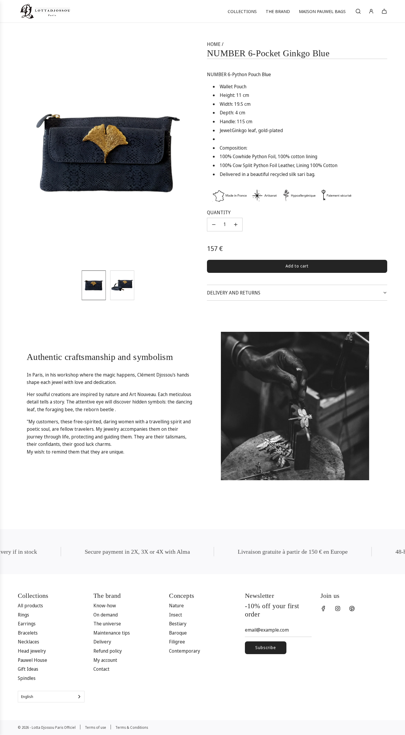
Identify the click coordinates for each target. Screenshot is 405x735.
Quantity (219, 212)
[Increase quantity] (235, 224)
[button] (25, 153)
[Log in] (371, 11)
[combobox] (51, 696)
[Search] (358, 11)
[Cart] (384, 11)
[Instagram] (337, 608)
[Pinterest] (351, 608)
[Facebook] (323, 608)
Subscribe (265, 647)
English (27, 696)
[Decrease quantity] (213, 224)
